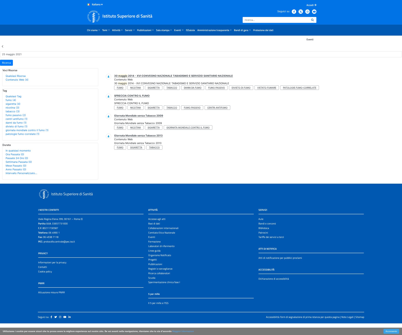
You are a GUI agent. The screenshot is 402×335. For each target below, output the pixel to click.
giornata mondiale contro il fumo (27, 130)
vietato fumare (266, 87)
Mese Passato (16, 165)
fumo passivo (16, 115)
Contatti (42, 267)
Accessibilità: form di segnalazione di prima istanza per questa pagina (303, 317)
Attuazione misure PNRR (51, 292)
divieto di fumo (16, 126)
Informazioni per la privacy (52, 262)
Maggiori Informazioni (183, 331)
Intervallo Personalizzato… (21, 173)
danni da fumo (16, 122)
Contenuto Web (17, 79)
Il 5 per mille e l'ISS (158, 303)
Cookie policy (45, 271)
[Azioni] (89, 5)
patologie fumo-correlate (22, 134)
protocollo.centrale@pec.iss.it (59, 241)
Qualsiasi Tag (13, 96)
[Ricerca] (312, 19)
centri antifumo (16, 118)
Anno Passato (16, 169)
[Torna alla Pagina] (2, 46)
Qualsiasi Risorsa (16, 75)
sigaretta (13, 103)
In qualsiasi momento (18, 150)
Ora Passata (15, 154)
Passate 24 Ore (17, 158)
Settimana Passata (19, 161)
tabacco (13, 111)
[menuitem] (93, 30)
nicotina (12, 107)
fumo (11, 100)
